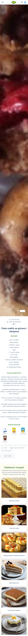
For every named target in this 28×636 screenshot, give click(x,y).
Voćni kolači (8, 456)
